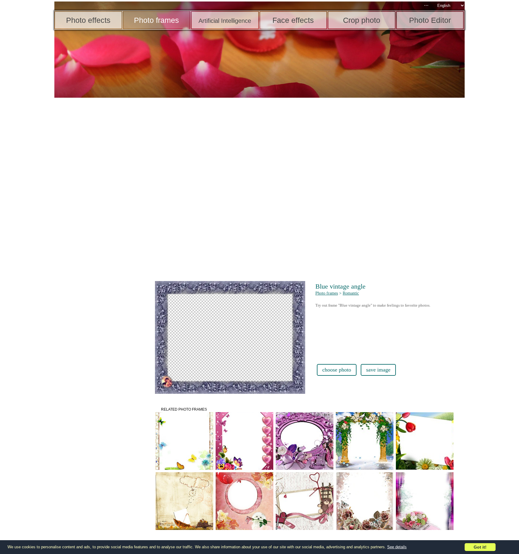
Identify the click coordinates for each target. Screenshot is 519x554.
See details (397, 547)
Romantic (351, 293)
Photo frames (326, 293)
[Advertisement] (101, 192)
